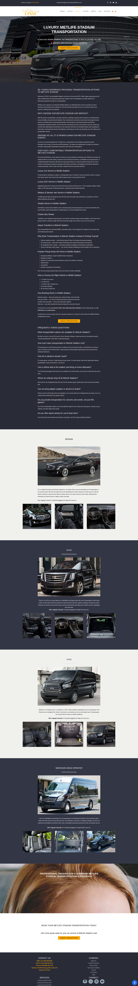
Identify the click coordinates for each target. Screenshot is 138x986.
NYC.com (78, 2)
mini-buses (41, 310)
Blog (93, 974)
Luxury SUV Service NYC (44, 982)
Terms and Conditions (93, 967)
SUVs (60, 308)
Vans (64, 308)
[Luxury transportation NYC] (31, 7)
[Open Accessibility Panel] (134, 982)
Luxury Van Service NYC (44, 985)
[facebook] (107, 2)
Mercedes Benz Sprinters (73, 308)
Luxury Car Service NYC (44, 980)
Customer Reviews (93, 963)
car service (54, 308)
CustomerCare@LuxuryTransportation (66, 2)
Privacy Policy (94, 965)
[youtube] (113, 2)
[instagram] (110, 2)
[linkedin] (116, 2)
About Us (93, 961)
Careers (93, 970)
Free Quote (93, 972)
